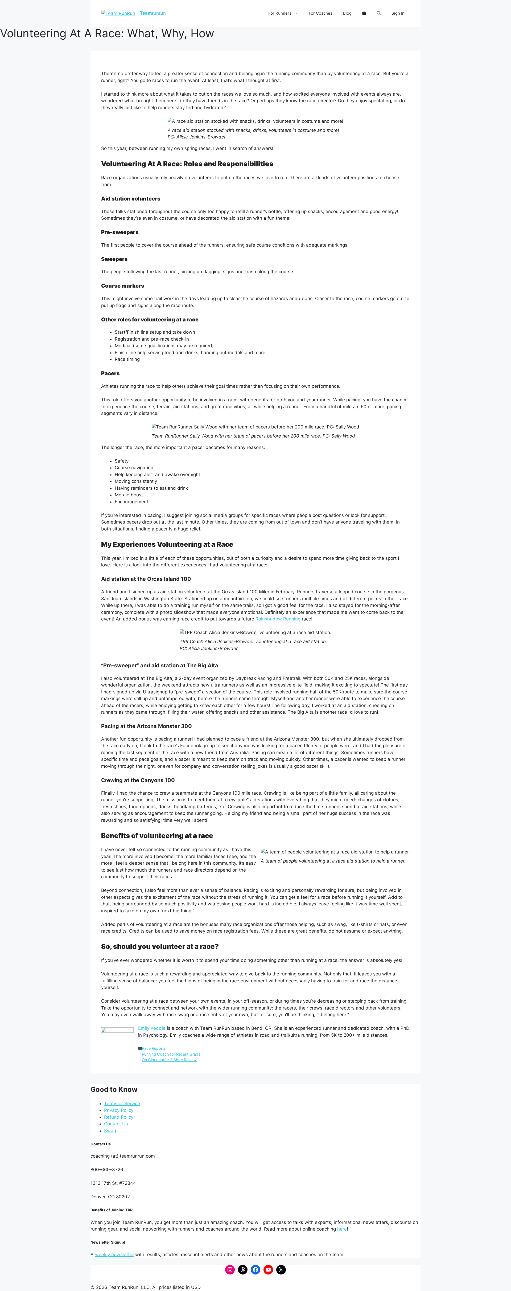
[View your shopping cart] (364, 13)
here (342, 1229)
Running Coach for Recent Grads (171, 1054)
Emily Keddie (152, 1028)
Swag (110, 1130)
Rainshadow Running (278, 619)
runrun (153, 13)
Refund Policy (118, 1117)
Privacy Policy (118, 1110)
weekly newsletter (114, 1254)
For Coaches (320, 13)
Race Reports (154, 1048)
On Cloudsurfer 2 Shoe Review (169, 1059)
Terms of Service (122, 1103)
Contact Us (116, 1123)
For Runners (279, 13)
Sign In (398, 13)
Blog (347, 13)
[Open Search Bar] (379, 13)
